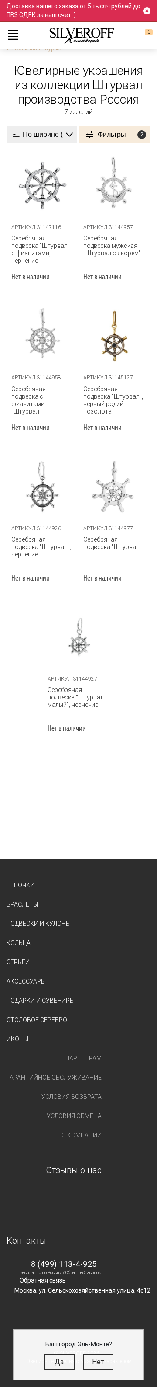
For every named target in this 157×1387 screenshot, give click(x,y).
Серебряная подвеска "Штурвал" (112, 543)
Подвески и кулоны (39, 923)
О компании (81, 1135)
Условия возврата (71, 1096)
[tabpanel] (42, 185)
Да (59, 1362)
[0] (141, 35)
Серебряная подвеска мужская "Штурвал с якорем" (112, 246)
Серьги (18, 962)
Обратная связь (43, 1280)
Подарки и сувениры (41, 1000)
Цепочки (20, 885)
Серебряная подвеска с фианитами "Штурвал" (28, 400)
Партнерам (83, 1058)
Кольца (19, 942)
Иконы (17, 1039)
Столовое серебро (37, 1019)
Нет (98, 1362)
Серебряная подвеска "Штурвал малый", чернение (76, 697)
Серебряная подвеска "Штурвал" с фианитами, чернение (40, 249)
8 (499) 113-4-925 (64, 1264)
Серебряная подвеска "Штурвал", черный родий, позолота (113, 400)
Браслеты (22, 904)
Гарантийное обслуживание (54, 1077)
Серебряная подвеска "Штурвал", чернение (41, 547)
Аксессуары (26, 981)
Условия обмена (74, 1115)
